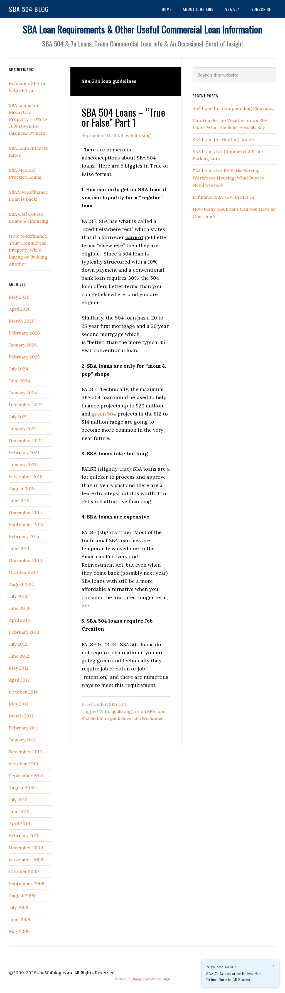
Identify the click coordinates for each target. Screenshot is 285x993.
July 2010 (18, 799)
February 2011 (24, 728)
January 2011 (22, 740)
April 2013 (19, 620)
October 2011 (23, 692)
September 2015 (26, 524)
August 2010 (22, 787)
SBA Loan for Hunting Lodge (223, 139)
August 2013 (22, 584)
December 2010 (25, 751)
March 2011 (21, 716)
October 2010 (23, 763)
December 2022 (26, 404)
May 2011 (18, 704)
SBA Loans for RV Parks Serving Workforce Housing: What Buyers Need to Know (228, 178)
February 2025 (24, 357)
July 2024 (18, 369)
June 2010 (19, 811)
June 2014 (19, 548)
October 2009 (24, 871)
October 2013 (23, 572)
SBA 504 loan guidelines (106, 718)
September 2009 (27, 883)
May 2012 (19, 668)
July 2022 (18, 416)
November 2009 (26, 859)
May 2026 (19, 297)
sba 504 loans (148, 718)
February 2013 (24, 632)
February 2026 (24, 333)
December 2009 (26, 847)
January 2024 (23, 392)
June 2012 (19, 656)
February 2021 (24, 452)
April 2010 (19, 823)
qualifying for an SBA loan (138, 711)
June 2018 (19, 500)
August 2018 (22, 488)
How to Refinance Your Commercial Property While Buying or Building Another (28, 250)
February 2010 (24, 835)
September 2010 (26, 775)
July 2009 (18, 907)
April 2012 (19, 680)
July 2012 (18, 644)
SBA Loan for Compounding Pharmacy (233, 108)
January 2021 (22, 464)
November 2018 (25, 476)
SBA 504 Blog (29, 9)
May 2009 (19, 931)
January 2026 (23, 345)
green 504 (104, 414)
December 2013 (25, 560)
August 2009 (22, 895)
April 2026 (19, 309)
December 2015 (25, 512)
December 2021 (25, 440)
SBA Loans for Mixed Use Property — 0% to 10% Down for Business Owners (28, 119)
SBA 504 (117, 704)
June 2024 (19, 381)
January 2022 (23, 428)
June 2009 (19, 919)
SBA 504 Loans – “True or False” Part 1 (123, 117)
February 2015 (24, 536)
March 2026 (21, 321)
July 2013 (18, 596)
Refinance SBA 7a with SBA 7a (223, 197)
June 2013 (19, 608)
